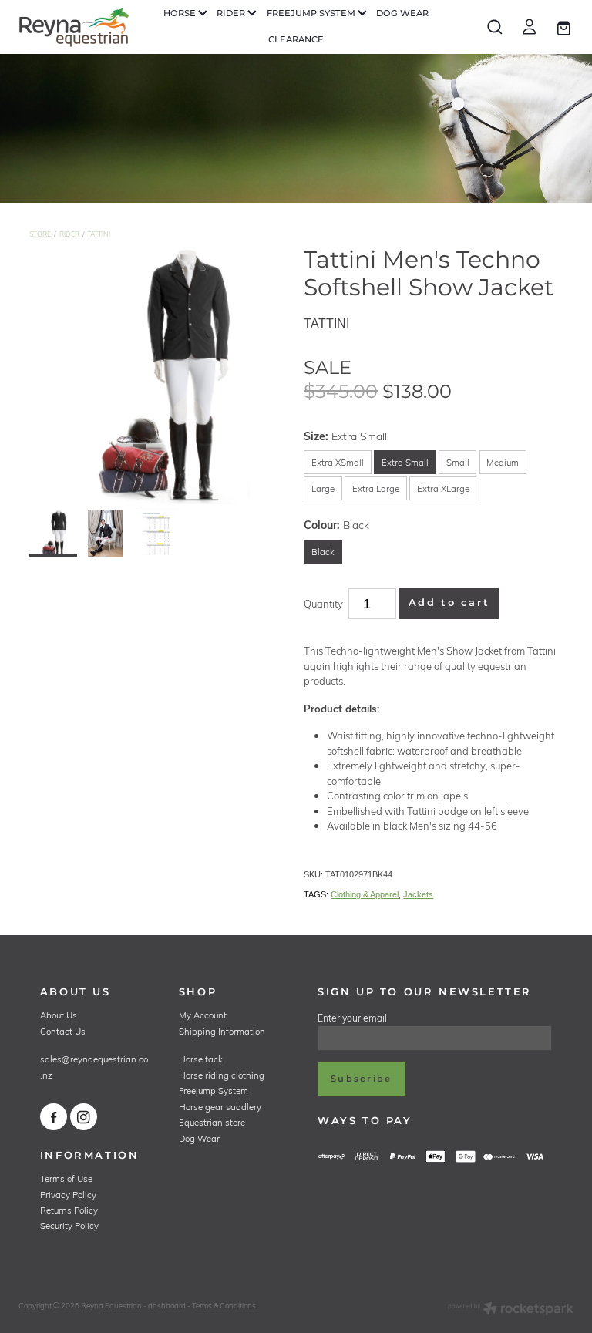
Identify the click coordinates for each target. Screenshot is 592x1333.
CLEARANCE (296, 39)
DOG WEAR (402, 13)
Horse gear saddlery (220, 1107)
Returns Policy (69, 1210)
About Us (58, 1015)
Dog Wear (199, 1138)
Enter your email (352, 1017)
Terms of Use (66, 1178)
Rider (69, 233)
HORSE (180, 13)
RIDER (232, 13)
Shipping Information (222, 1031)
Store (40, 233)
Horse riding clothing (221, 1075)
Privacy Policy (68, 1194)
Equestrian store (212, 1122)
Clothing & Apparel (365, 894)
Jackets (418, 894)
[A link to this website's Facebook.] (53, 1116)
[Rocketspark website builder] (511, 1309)
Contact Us (63, 1031)
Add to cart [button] (449, 603)
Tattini (98, 233)
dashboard (167, 1305)
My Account (203, 1015)
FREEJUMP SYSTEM (312, 13)
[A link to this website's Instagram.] (83, 1116)
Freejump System (213, 1090)
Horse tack (201, 1059)
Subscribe (361, 1079)
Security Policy (69, 1225)
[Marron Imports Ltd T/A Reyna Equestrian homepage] (74, 27)
